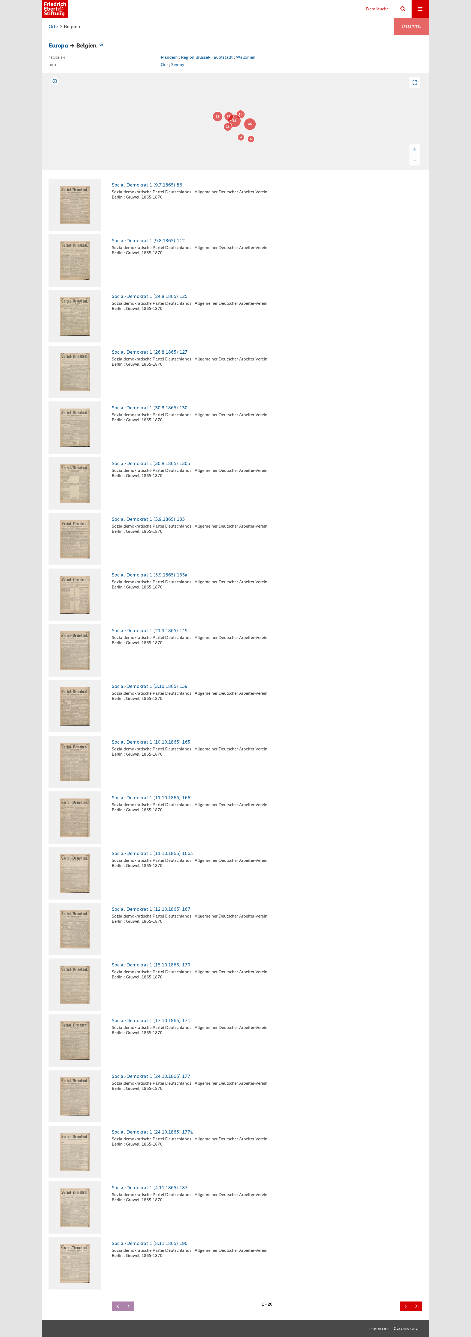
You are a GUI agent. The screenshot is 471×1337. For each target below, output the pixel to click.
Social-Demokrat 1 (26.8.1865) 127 (150, 352)
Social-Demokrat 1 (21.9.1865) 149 (150, 631)
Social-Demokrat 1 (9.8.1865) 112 (148, 241)
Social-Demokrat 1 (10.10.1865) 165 (151, 742)
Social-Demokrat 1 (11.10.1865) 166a (152, 853)
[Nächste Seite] (405, 1306)
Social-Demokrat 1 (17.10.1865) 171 (151, 1020)
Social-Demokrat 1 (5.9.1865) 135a (150, 575)
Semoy (177, 64)
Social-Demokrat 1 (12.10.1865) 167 (151, 909)
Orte (53, 26)
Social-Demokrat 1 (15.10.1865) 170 (151, 965)
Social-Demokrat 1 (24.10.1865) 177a (152, 1132)
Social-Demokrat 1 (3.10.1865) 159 (150, 686)
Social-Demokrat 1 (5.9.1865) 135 (148, 519)
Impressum (379, 1328)
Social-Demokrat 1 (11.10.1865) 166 (151, 798)
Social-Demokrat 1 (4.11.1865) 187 (150, 1188)
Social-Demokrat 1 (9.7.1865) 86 (147, 185)
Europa (58, 45)
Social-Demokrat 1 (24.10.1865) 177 (151, 1076)
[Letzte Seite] (416, 1306)
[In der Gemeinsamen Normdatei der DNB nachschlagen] (101, 45)
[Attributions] (55, 81)
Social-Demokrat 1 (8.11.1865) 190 (150, 1243)
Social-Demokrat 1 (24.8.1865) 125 (150, 296)
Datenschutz (406, 1328)
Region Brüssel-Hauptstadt (207, 57)
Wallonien (245, 57)
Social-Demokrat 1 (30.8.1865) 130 (150, 408)
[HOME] (55, 9)
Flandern (169, 57)
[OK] (403, 9)
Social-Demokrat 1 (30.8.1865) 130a (151, 463)
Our (164, 64)
